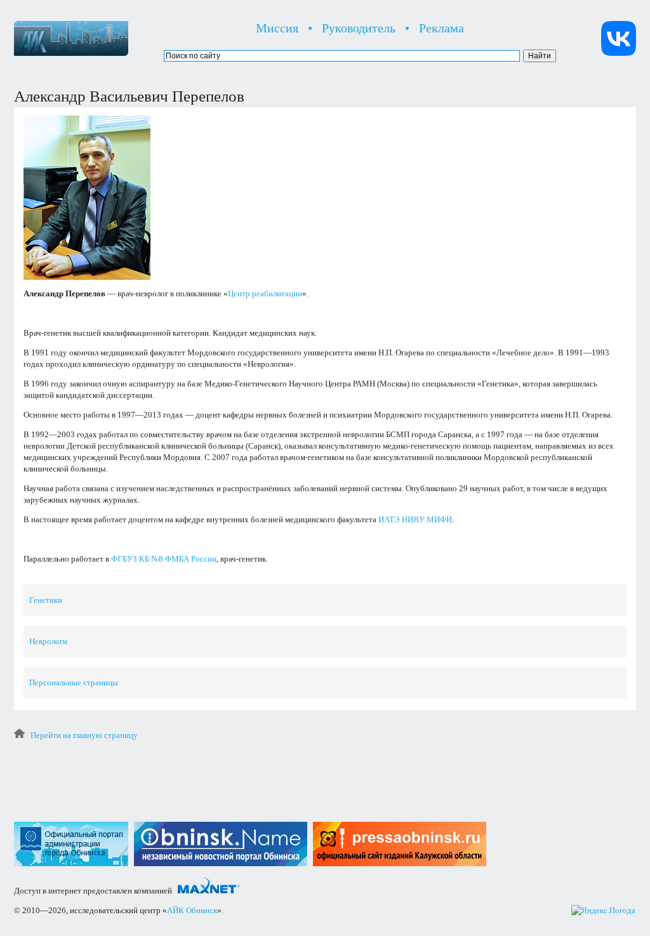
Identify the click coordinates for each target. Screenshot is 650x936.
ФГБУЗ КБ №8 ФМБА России (163, 559)
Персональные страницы (73, 682)
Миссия (277, 28)
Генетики (45, 600)
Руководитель (358, 28)
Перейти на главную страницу (84, 735)
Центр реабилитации (265, 293)
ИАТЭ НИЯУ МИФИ (415, 519)
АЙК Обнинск (192, 910)
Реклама (441, 28)
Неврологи (48, 641)
